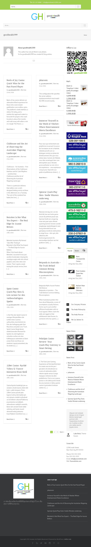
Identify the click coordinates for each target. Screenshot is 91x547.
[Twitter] (41, 543)
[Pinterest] (54, 543)
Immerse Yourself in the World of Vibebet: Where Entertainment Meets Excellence (63, 497)
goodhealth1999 (14, 90)
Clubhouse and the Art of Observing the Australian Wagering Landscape (76, 391)
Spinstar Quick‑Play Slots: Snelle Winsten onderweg (49, 195)
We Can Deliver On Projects (74, 321)
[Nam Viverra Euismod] (79, 343)
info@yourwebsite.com (79, 459)
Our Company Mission (78, 304)
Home (85, 35)
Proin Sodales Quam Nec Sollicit (80, 273)
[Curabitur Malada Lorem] (70, 348)
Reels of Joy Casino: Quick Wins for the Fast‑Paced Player (16, 83)
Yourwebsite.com (75, 461)
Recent (77, 251)
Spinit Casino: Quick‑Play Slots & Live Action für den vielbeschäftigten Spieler (16, 295)
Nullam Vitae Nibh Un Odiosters (80, 288)
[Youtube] (45, 543)
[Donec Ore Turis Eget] (70, 337)
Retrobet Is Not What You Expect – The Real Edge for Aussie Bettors (67, 517)
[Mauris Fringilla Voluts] (79, 337)
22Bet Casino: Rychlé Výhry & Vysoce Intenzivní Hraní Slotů (17, 368)
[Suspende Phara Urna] (79, 348)
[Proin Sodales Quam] (70, 343)
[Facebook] (33, 543)
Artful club (67, 539)
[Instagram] (50, 543)
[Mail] (34, 61)
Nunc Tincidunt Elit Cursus (80, 259)
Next (61, 432)
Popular (70, 251)
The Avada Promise (77, 314)
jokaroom (43, 80)
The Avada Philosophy (78, 309)
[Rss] (37, 543)
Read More (10, 129)
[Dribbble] (58, 543)
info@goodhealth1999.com (52, 2)
